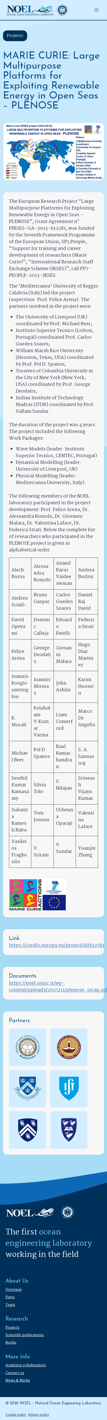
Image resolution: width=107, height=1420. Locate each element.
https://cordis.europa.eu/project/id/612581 (57, 945)
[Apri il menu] (96, 10)
